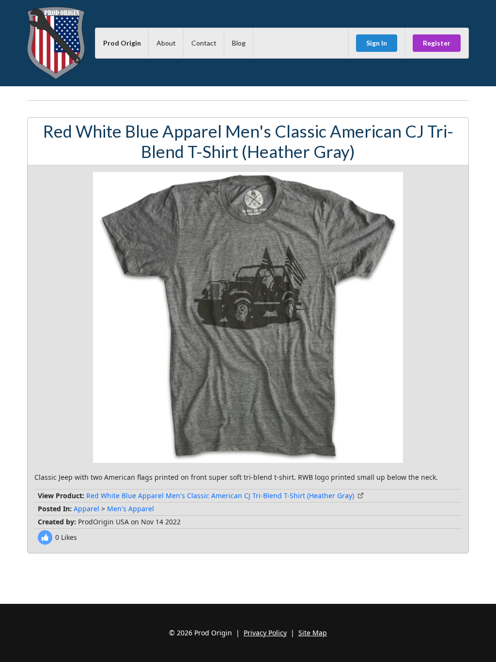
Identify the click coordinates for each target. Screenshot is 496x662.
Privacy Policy (265, 632)
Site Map (312, 632)
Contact (204, 43)
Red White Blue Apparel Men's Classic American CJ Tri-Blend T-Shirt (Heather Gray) (220, 495)
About (166, 43)
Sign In (376, 43)
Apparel (86, 508)
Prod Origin (122, 43)
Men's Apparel (130, 508)
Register (436, 43)
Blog (239, 43)
